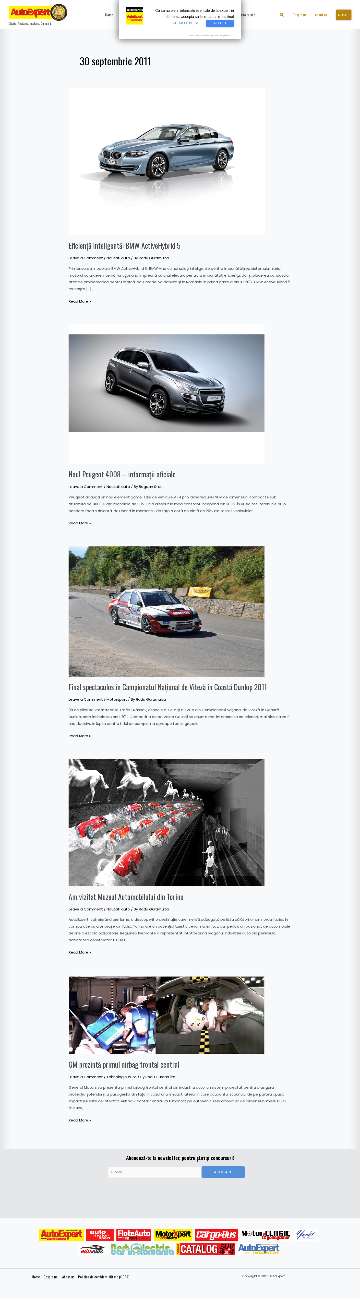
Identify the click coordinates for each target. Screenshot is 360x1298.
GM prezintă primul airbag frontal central (124, 1064)
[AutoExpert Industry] (259, 1249)
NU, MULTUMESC (186, 23)
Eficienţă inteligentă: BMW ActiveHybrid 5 (124, 245)
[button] (282, 15)
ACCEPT (220, 23)
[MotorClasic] (265, 1235)
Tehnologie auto (122, 1076)
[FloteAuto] (133, 1235)
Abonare (223, 1172)
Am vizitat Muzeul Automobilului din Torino (126, 896)
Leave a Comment (86, 257)
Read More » (80, 301)
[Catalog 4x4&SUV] (205, 1249)
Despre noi (51, 1276)
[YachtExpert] (306, 1235)
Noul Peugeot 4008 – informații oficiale (122, 474)
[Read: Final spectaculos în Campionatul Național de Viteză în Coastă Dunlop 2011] (166, 611)
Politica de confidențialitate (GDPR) (103, 1276)
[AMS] (100, 1235)
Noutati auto (118, 257)
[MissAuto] (93, 1249)
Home (36, 1276)
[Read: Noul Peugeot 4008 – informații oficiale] (166, 393)
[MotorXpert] (173, 1235)
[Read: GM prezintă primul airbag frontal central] (166, 1014)
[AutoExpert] (61, 1235)
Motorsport (117, 699)
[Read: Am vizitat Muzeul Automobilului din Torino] (166, 822)
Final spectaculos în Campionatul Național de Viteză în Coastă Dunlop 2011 (168, 686)
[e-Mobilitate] (142, 1249)
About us (68, 1276)
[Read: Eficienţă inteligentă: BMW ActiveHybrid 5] (167, 161)
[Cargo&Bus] (216, 1235)
